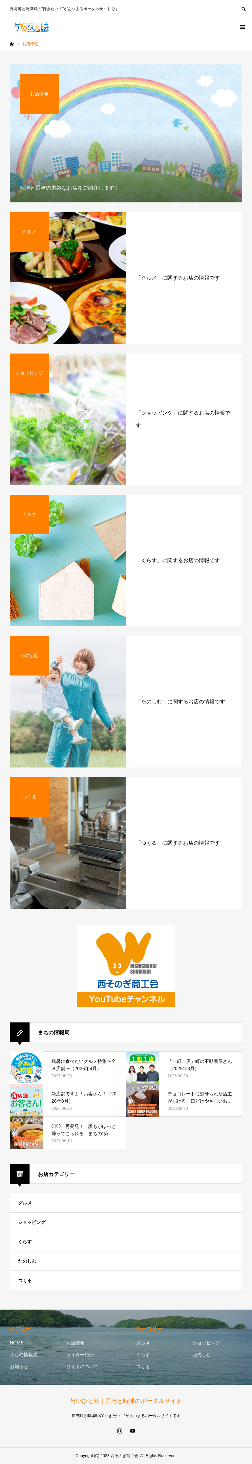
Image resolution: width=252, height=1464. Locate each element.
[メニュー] (242, 27)
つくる (25, 1280)
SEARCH (243, 8)
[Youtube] (132, 1431)
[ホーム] (12, 44)
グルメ (25, 1202)
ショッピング (32, 1222)
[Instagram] (119, 1431)
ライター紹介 (80, 1354)
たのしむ (27, 1261)
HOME (17, 1342)
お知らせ (19, 1366)
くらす (25, 1241)
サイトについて (82, 1366)
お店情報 (75, 1342)
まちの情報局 (23, 1354)
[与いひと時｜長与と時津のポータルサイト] (31, 27)
